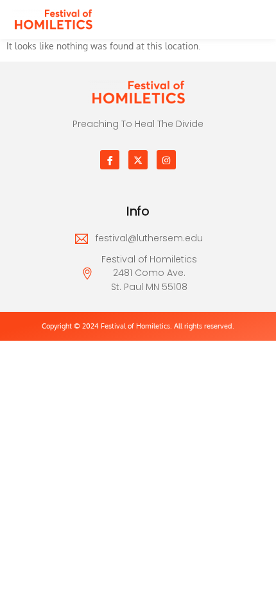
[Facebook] (109, 159)
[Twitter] (138, 159)
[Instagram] (166, 159)
